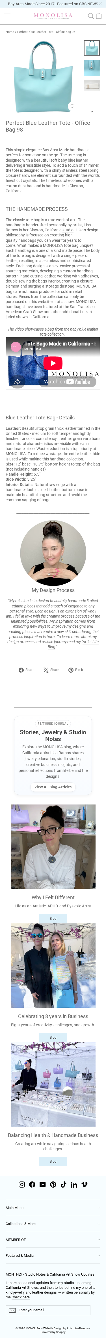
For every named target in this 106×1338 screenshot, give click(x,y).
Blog (53, 919)
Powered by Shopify (53, 1332)
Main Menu (14, 1208)
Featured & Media (20, 1255)
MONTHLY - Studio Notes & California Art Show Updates (50, 1274)
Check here (21, 1297)
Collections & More (21, 1224)
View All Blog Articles (53, 787)
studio (67, 230)
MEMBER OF (16, 1240)
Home (10, 32)
